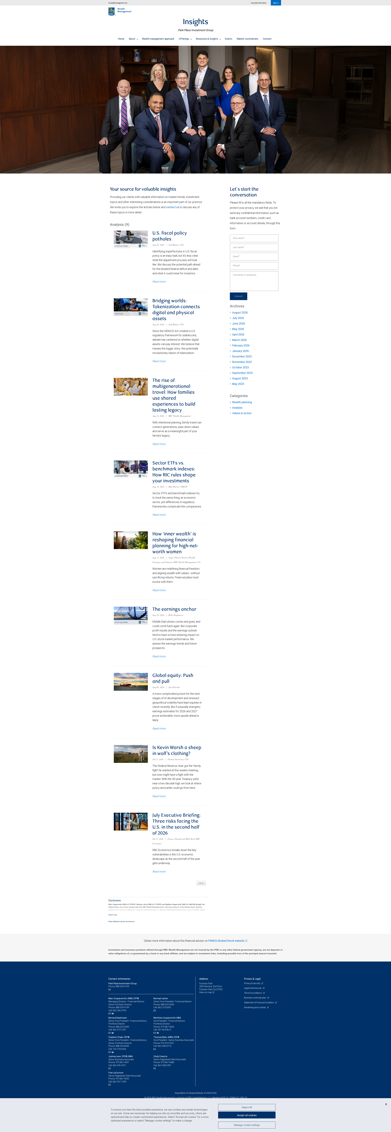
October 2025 (240, 367)
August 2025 (240, 378)
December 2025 (242, 356)
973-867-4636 (167, 1026)
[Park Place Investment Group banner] (195, 110)
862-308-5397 (164, 1065)
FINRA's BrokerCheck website (226, 940)
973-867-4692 (122, 1078)
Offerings (184, 38)
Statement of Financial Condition (259, 1002)
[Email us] (109, 989)
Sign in (275, 3)
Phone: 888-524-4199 (118, 986)
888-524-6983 (122, 1026)
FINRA (233, 1097)
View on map (205, 992)
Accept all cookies (247, 1115)
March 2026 (239, 340)
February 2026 (241, 345)
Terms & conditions (253, 993)
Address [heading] (203, 978)
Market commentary (247, 38)
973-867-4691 (122, 1062)
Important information (258, 3)
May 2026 (238, 329)
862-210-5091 (164, 1007)
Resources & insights (207, 38)
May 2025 (238, 384)
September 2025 (242, 373)
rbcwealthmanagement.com (117, 3)
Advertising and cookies (255, 1007)
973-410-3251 (167, 1043)
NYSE (222, 1097)
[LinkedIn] (113, 1013)
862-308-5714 (164, 1046)
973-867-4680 (167, 1062)
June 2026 (238, 323)
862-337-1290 (119, 1081)
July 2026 (238, 318)
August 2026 (240, 312)
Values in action (242, 413)
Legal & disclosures (253, 988)
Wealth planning (242, 402)
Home (121, 38)
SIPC (242, 1097)
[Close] (386, 1104)
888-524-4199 (122, 1007)
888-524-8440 (122, 1046)
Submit (239, 296)
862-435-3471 (119, 1065)
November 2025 (242, 362)
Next (201, 883)
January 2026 (240, 351)
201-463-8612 (164, 1029)
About (132, 38)
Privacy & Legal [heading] (252, 978)
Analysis (237, 407)
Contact (267, 38)
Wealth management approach (158, 38)
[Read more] (112, 915)
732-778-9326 (119, 1049)
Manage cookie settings (247, 1124)
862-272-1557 (119, 1029)
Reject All (247, 1107)
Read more (158, 281)
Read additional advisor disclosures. (121, 921)
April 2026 (238, 334)
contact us (172, 207)
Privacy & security (252, 983)
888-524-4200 (167, 1004)
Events (228, 38)
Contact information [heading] (119, 978)
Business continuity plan (255, 997)
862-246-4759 (119, 1010)
